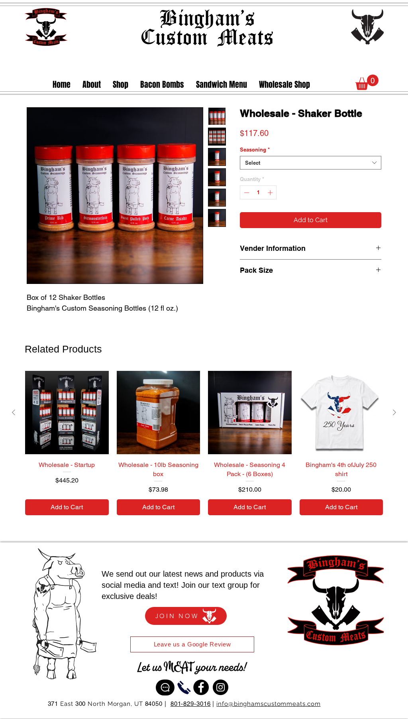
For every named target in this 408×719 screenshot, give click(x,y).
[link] (367, 82)
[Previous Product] (13, 412)
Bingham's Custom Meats (207, 26)
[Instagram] (220, 687)
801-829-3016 (191, 703)
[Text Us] (165, 687)
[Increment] (271, 205)
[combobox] (310, 175)
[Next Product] (394, 412)
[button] (120, 85)
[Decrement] (246, 205)
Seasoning (255, 162)
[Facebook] (201, 687)
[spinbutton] (258, 205)
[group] (204, 443)
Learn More (363, 147)
